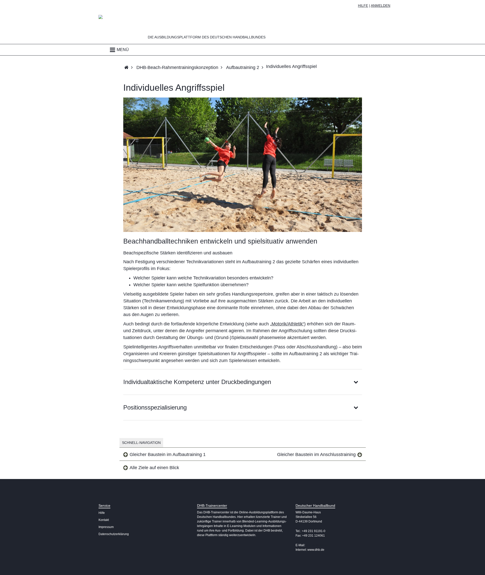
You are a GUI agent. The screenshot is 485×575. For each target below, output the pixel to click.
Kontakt (104, 520)
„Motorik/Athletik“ (287, 323)
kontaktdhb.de (317, 545)
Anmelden (380, 6)
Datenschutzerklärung (114, 534)
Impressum (106, 527)
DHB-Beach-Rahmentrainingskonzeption (177, 67)
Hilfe (363, 6)
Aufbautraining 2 (242, 67)
